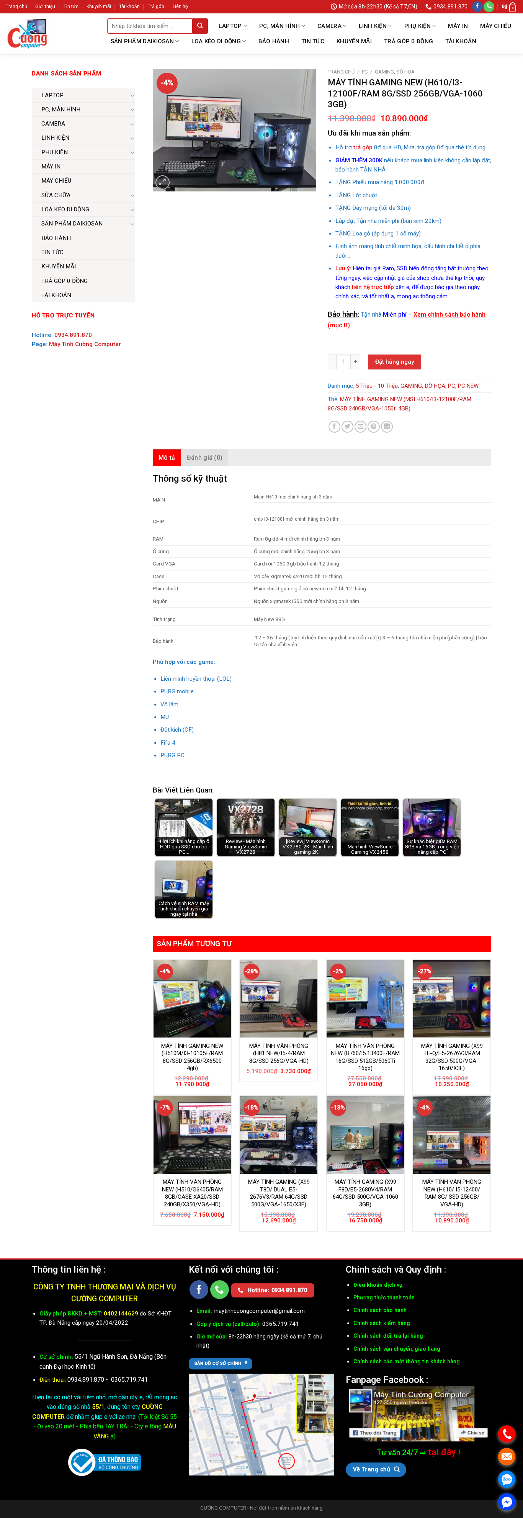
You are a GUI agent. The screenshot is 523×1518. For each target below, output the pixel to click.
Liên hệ (180, 6)
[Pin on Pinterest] (373, 427)
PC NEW (468, 385)
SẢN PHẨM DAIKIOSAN (142, 41)
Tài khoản (129, 6)
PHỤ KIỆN (417, 26)
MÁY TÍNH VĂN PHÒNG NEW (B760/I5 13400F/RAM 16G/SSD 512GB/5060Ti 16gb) (365, 1057)
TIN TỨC (312, 41)
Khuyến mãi (99, 6)
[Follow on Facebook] (477, 6)
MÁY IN (458, 26)
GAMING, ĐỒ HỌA (395, 72)
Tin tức (71, 6)
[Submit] (200, 26)
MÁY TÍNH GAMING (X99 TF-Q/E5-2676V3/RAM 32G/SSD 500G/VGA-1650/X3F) (452, 1057)
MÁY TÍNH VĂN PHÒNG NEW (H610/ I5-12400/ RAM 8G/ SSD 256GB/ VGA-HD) (451, 1193)
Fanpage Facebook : (387, 1379)
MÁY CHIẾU (495, 26)
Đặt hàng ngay (394, 361)
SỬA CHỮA (55, 195)
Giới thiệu (45, 6)
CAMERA (329, 26)
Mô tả (167, 457)
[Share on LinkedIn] (387, 427)
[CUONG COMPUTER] (27, 33)
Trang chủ (16, 6)
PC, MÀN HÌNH (279, 26)
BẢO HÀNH (273, 41)
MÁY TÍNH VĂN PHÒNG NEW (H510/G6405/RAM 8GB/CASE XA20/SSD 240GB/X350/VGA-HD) (192, 1193)
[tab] (167, 458)
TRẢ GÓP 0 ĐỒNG (408, 41)
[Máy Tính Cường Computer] (418, 1414)
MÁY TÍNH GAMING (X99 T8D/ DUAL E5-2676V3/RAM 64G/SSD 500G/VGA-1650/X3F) (279, 1193)
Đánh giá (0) (205, 457)
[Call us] (489, 6)
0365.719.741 (129, 1379)
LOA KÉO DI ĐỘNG (216, 41)
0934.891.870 (73, 335)
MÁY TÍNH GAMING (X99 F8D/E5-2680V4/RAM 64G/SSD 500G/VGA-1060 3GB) (365, 1193)
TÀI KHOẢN (460, 41)
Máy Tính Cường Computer (85, 344)
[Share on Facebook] (334, 427)
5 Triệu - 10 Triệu (377, 385)
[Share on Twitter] (347, 427)
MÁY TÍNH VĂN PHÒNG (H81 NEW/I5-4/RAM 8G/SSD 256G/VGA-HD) (279, 1053)
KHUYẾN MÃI (354, 41)
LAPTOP (230, 26)
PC (365, 72)
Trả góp (156, 6)
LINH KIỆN (373, 26)
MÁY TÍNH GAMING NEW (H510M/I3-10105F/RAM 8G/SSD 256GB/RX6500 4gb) (192, 1057)
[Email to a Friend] (360, 427)
